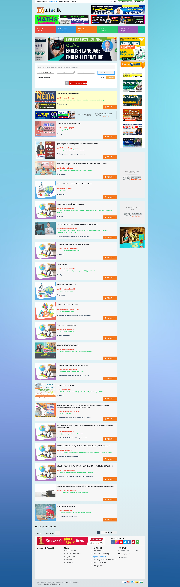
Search (111, 77)
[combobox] (45, 72)
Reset (102, 77)
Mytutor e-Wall (70, 557)
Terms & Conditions (99, 563)
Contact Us (69, 563)
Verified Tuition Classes (73, 554)
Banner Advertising (99, 551)
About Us (69, 560)
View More (110, 107)
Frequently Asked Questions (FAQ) (104, 560)
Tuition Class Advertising (101, 554)
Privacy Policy (97, 566)
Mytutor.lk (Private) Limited (71, 582)
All (106, 532)
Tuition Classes (71, 551)
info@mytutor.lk (126, 554)
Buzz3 (46, 584)
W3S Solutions (55, 584)
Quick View (45, 103)
